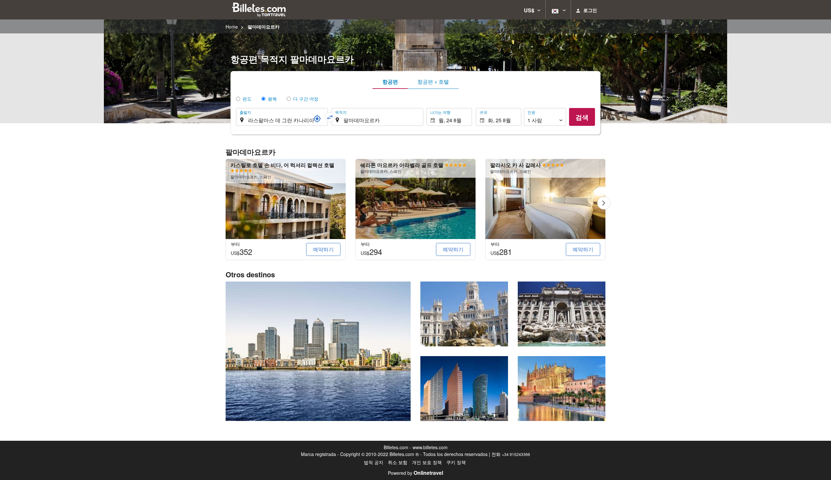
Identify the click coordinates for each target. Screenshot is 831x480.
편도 (247, 98)
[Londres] (318, 351)
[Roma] (561, 314)
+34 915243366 (516, 454)
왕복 (272, 98)
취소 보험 (397, 462)
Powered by (415, 473)
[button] (532, 9)
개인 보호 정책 (427, 462)
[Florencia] (561, 388)
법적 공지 (373, 462)
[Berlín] (464, 388)
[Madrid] (464, 314)
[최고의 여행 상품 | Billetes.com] (260, 9)
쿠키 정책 (456, 462)
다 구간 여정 (305, 98)
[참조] (317, 118)
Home (232, 26)
